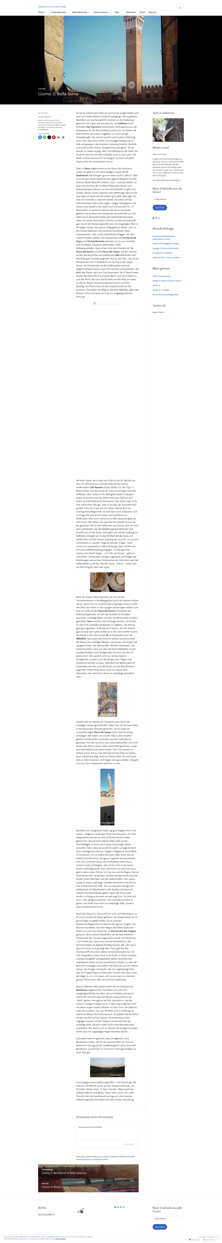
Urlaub (59, 127)
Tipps (116, 12)
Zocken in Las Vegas (161, 290)
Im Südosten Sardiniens (162, 253)
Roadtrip (43, 125)
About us (156, 285)
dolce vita (55, 120)
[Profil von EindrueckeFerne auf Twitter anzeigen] (118, 1207)
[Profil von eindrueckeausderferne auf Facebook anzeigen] (153, 218)
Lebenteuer (131, 12)
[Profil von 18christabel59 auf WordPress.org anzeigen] (159, 218)
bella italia (44, 120)
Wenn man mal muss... (162, 276)
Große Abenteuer (58, 12)
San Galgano (54, 125)
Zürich (142, 12)
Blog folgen (159, 207)
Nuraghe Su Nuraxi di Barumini (165, 248)
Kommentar (129, 1144)
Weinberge (43, 130)
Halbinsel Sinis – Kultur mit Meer (166, 258)
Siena (64, 125)
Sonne (42, 127)
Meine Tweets (158, 312)
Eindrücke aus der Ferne (52, 7)
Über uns (152, 12)
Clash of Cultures (100, 12)
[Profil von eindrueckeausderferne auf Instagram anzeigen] (156, 218)
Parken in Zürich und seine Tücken (167, 281)
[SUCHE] (180, 7)
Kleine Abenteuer (79, 12)
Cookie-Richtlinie (60, 1239)
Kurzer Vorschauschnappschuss (166, 295)
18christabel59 (44, 117)
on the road (56, 123)
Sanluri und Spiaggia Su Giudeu (166, 244)
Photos (41, 12)
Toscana (42, 89)
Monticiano (44, 123)
